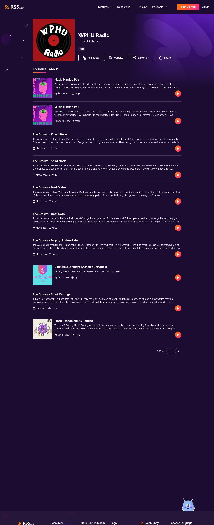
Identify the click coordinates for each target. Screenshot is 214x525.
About (53, 69)
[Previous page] (169, 351)
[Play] (178, 93)
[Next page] (178, 351)
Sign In (205, 7)
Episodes (39, 69)
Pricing (143, 6)
